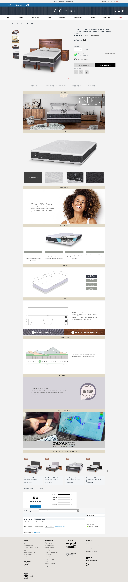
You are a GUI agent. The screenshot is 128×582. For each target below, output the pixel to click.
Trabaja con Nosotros (28, 554)
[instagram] (82, 72)
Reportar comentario (60, 526)
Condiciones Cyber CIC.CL (50, 563)
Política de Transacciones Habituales (31, 547)
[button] (119, 11)
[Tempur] (18, 5)
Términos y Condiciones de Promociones (52, 552)
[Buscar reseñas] (78, 510)
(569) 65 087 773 (93, 551)
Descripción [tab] (76, 86)
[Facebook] (87, 557)
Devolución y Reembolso (49, 547)
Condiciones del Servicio (109, 53)
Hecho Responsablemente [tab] (55, 86)
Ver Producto (28, 482)
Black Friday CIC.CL (48, 565)
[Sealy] (27, 5)
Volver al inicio (37, 532)
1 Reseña (87, 35)
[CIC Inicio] (63, 10)
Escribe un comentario (94, 35)
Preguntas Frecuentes (49, 557)
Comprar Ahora (105, 65)
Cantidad (76, 46)
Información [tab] (35, 86)
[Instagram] (91, 557)
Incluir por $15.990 (84, 55)
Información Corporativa (28, 545)
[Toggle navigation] (7, 11)
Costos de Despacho (48, 554)
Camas (13, 23)
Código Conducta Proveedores (30, 550)
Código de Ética (27, 549)
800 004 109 (88, 543)
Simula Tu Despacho (83, 59)
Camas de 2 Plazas (30, 23)
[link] (121, 17)
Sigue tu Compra (48, 541)
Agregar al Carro (84, 65)
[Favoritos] (69, 79)
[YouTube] (89, 557)
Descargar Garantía (36, 397)
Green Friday (47, 566)
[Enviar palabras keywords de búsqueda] (115, 11)
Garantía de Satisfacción (49, 545)
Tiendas (25, 556)
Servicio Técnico (47, 556)
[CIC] (9, 5)
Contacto (46, 561)
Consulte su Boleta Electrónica (50, 559)
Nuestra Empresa (27, 541)
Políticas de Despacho (49, 550)
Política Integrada (27, 543)
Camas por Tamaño (21, 23)
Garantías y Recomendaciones (50, 549)
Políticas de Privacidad (49, 543)
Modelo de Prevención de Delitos (30, 552)
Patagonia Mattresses (28, 557)
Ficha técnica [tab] (93, 86)
